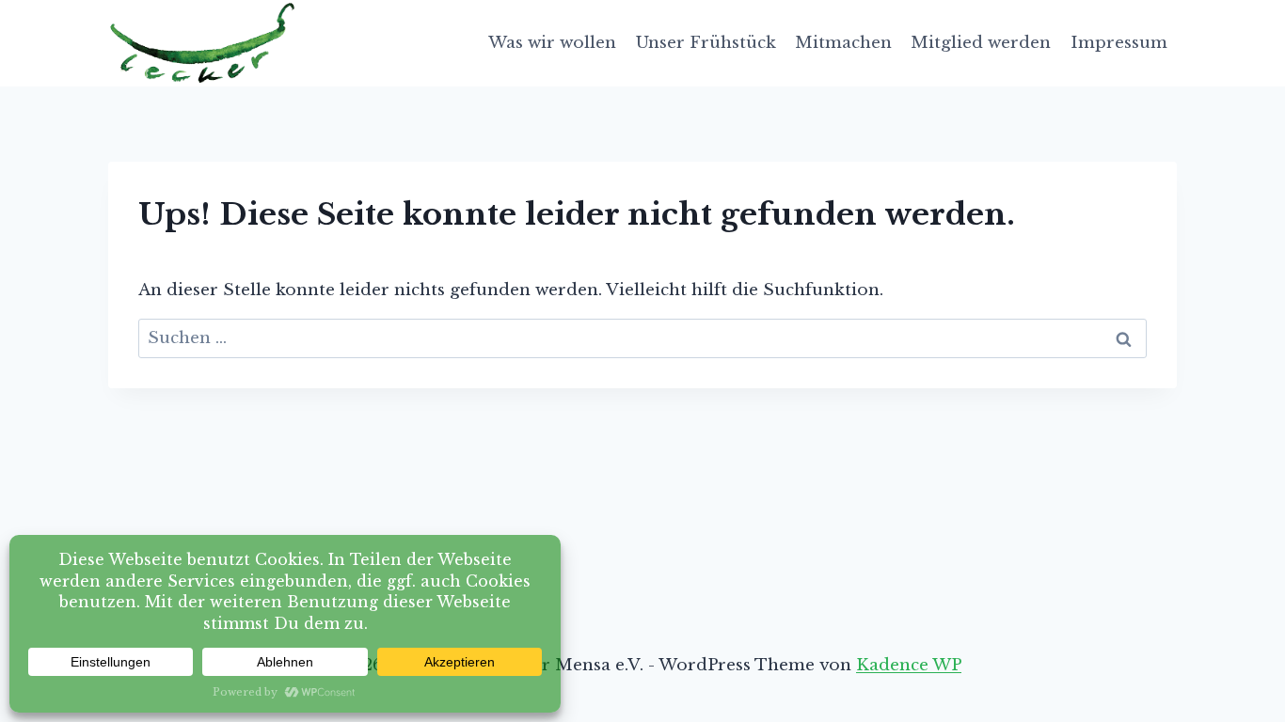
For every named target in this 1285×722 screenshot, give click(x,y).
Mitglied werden (981, 43)
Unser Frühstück (706, 43)
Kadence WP (908, 665)
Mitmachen (843, 43)
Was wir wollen (552, 43)
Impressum (1119, 43)
